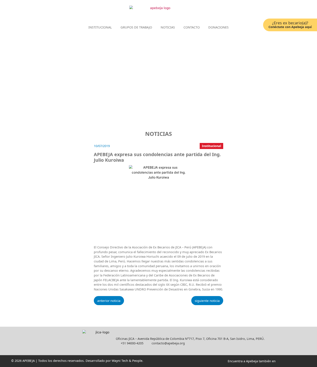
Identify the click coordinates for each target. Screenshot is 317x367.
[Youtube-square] (295, 10)
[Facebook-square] (275, 10)
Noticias (168, 27)
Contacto (192, 27)
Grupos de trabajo (136, 27)
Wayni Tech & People (127, 361)
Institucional (100, 27)
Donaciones (218, 27)
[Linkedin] (282, 10)
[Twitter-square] (288, 10)
